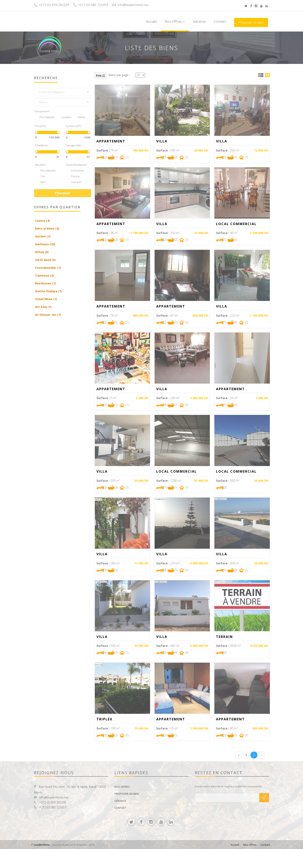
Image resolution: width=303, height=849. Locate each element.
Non (43, 182)
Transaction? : (42, 111)
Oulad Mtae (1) (46, 299)
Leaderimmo (42, 845)
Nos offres (174, 21)
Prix (99, 76)
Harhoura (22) (45, 244)
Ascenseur (77, 170)
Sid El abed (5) (45, 260)
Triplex (104, 719)
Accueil (151, 21)
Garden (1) (42, 236)
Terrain (224, 636)
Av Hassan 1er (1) (48, 315)
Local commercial (236, 224)
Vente (81, 117)
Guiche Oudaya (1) (48, 291)
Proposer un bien (251, 22)
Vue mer (75, 182)
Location (66, 117)
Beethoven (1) (45, 283)
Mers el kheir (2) (47, 228)
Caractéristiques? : (77, 165)
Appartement (110, 141)
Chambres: (41, 145)
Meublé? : (41, 165)
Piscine (75, 176)
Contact (220, 21)
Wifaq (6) (42, 252)
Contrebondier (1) (48, 268)
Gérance (199, 21)
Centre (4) (42, 221)
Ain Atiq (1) (43, 307)
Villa (161, 141)
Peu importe (47, 117)
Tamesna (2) (44, 275)
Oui (42, 176)
